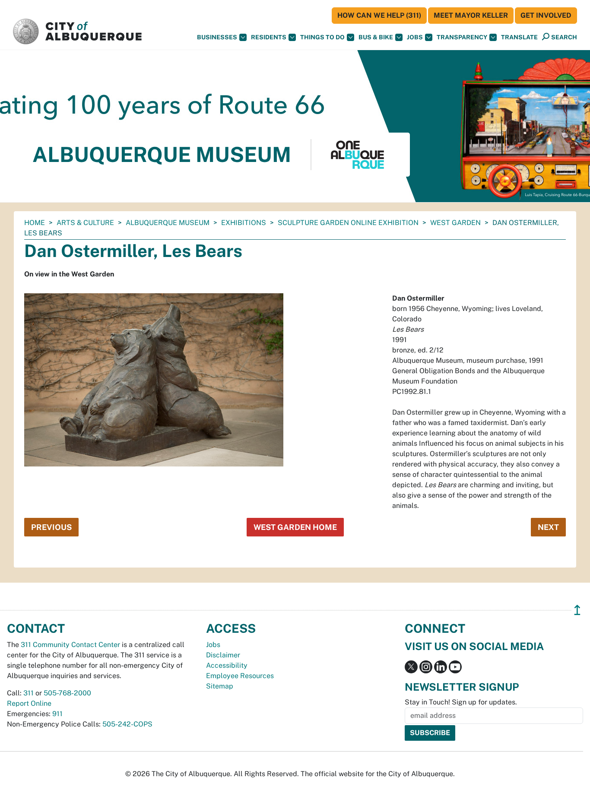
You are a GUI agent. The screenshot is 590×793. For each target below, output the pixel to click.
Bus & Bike (375, 37)
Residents (268, 37)
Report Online (29, 703)
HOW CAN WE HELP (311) (379, 15)
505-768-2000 (67, 693)
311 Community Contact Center (70, 645)
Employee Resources (240, 676)
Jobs (415, 37)
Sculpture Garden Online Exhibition (348, 223)
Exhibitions (243, 223)
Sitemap (219, 686)
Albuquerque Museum (167, 223)
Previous (51, 527)
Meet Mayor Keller (471, 15)
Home (34, 223)
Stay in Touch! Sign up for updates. (461, 702)
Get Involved (545, 15)
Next (548, 527)
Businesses (217, 37)
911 (57, 714)
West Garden (455, 223)
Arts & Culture (85, 223)
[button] (519, 37)
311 (28, 693)
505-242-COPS (127, 724)
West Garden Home (295, 527)
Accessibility (226, 665)
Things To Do (322, 37)
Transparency (462, 37)
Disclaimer (223, 655)
